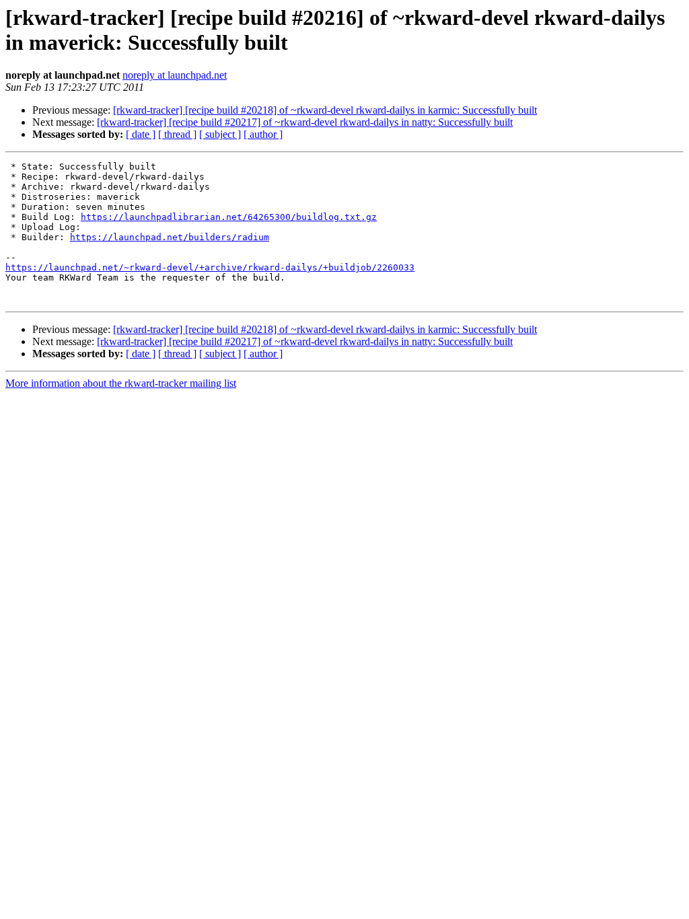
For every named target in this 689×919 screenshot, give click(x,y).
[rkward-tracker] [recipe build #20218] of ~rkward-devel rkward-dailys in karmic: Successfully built (325, 110)
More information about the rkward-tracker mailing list (120, 383)
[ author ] (263, 134)
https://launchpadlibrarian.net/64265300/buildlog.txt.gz (229, 217)
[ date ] (140, 134)
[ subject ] (220, 134)
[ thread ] (177, 134)
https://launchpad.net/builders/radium (169, 237)
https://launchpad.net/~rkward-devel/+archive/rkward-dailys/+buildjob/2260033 (209, 267)
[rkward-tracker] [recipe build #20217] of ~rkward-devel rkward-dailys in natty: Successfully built (305, 122)
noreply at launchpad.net (174, 75)
